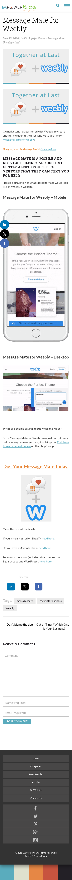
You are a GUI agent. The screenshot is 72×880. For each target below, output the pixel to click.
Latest (36, 758)
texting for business (51, 600)
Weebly (10, 608)
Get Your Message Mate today (36, 466)
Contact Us (36, 798)
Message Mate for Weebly (18, 139)
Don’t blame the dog (18, 624)
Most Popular (36, 774)
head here (48, 538)
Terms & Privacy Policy (36, 856)
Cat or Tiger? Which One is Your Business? (52, 626)
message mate (25, 600)
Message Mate (56, 38)
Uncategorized (11, 42)
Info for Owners (38, 38)
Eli (25, 38)
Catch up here (48, 149)
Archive (36, 782)
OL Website (36, 790)
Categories (36, 766)
